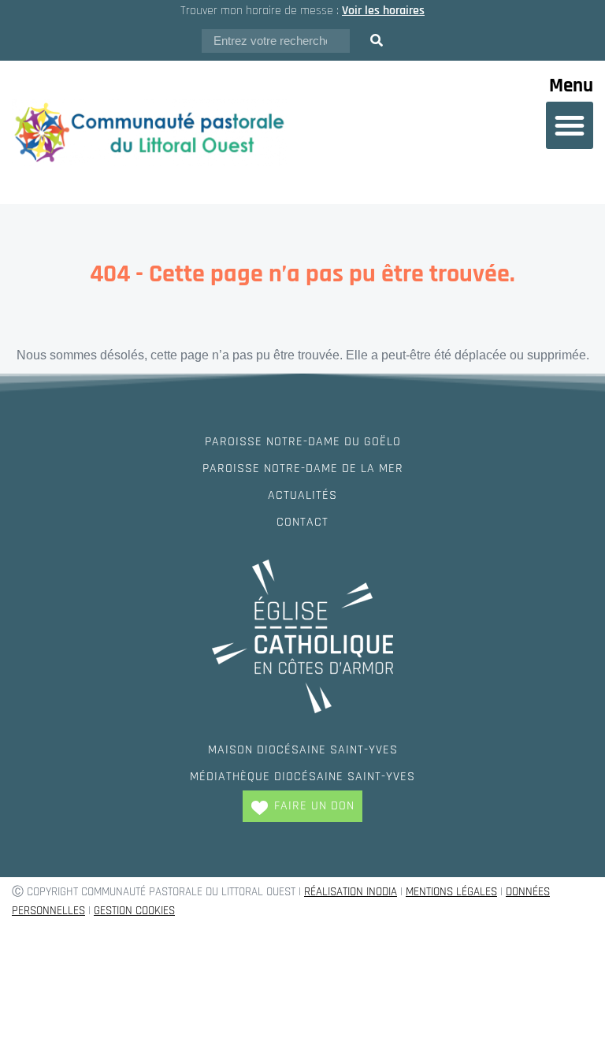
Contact (302, 522)
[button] (569, 125)
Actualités (302, 495)
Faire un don (314, 806)
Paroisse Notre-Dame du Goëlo (303, 441)
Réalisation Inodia (350, 891)
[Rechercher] (376, 41)
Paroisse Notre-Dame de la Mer (302, 468)
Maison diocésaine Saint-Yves (303, 750)
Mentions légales (451, 891)
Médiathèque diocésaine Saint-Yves (302, 776)
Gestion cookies (134, 910)
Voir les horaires (383, 10)
